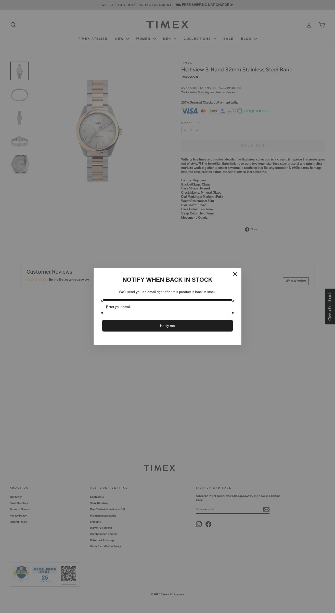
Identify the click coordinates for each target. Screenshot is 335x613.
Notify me (167, 326)
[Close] (235, 274)
